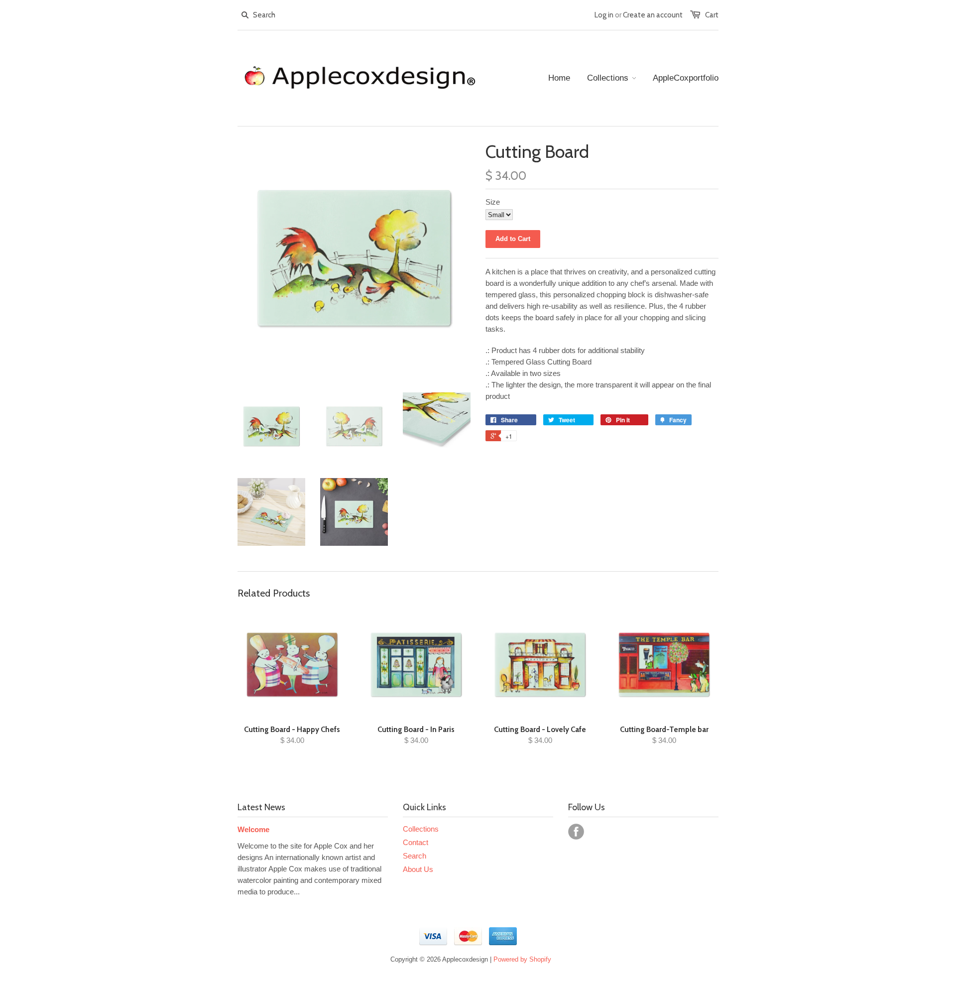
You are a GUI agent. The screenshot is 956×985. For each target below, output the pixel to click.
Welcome (253, 829)
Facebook (576, 832)
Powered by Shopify (522, 959)
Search (414, 856)
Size (492, 202)
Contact (415, 842)
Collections (421, 829)
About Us (418, 869)
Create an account (653, 14)
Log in (604, 14)
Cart (711, 14)
